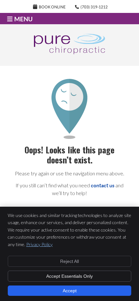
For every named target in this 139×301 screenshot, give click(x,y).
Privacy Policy (39, 244)
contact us (102, 185)
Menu (23, 19)
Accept (70, 290)
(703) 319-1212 (94, 7)
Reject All (69, 261)
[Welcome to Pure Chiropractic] (69, 52)
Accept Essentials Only (69, 276)
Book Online (52, 7)
